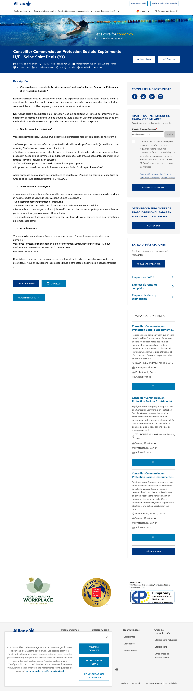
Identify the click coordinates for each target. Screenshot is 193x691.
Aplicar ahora (144, 59)
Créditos (124, 683)
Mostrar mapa (27, 297)
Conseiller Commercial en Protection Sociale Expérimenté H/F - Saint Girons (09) (152, 399)
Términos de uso (154, 683)
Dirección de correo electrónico (144, 129)
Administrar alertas (154, 187)
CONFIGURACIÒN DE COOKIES (94, 676)
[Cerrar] (107, 637)
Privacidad (137, 683)
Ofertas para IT (162, 646)
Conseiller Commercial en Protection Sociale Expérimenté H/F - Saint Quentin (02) (152, 328)
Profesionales (130, 650)
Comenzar (153, 225)
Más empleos (153, 551)
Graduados (129, 643)
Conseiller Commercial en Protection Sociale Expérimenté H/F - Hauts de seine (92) (152, 475)
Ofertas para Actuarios (166, 640)
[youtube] (116, 669)
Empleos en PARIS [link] (143, 277)
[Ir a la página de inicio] (22, 3)
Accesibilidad (171, 683)
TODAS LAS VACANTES (149, 264)
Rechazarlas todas (94, 662)
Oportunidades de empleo (44, 11)
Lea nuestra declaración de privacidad (44, 671)
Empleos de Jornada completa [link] (144, 286)
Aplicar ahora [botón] (26, 283)
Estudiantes (129, 636)
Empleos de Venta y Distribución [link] (144, 297)
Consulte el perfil (138, 3)
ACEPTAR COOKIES (94, 649)
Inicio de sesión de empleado (164, 3)
